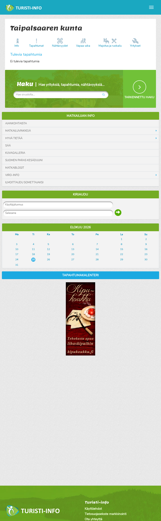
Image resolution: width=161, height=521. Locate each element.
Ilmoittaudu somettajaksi (24, 182)
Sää (8, 145)
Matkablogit (14, 167)
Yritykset (135, 46)
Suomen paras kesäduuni (24, 160)
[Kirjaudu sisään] (118, 212)
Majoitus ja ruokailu (110, 46)
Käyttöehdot (93, 509)
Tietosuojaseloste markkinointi (105, 514)
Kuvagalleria (15, 152)
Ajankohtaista (16, 123)
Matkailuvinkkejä (18, 130)
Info (16, 46)
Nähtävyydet (60, 46)
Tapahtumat (36, 46)
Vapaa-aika (83, 46)
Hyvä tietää (13, 138)
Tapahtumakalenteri (80, 275)
